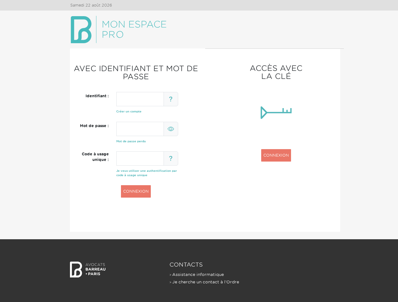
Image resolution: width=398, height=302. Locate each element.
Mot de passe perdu (131, 141)
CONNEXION (136, 191)
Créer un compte (128, 111)
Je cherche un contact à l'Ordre (205, 282)
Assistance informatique (198, 274)
